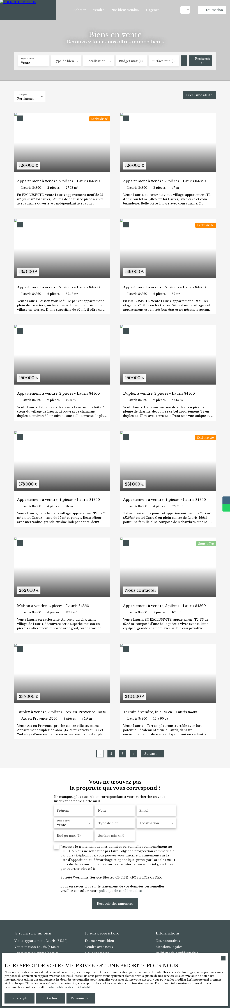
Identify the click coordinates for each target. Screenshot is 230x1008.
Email (143, 810)
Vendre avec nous (99, 947)
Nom (102, 810)
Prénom (63, 810)
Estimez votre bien (99, 941)
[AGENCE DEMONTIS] (28, 10)
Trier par (22, 94)
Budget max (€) (131, 61)
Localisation (96, 61)
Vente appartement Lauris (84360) (41, 941)
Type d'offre (27, 58)
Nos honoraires (168, 941)
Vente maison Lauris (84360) (36, 947)
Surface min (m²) (164, 61)
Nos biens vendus (125, 10)
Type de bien (64, 61)
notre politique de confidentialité (69, 987)
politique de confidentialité (120, 890)
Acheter (79, 10)
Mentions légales (169, 947)
